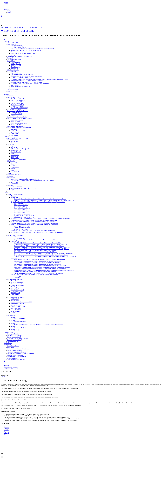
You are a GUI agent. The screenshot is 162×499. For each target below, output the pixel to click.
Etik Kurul (10, 185)
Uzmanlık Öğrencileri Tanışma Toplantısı (22, 74)
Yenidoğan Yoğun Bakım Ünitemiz (16, 352)
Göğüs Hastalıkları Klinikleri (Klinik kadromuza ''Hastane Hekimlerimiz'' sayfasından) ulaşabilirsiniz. (38, 202)
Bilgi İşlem (14, 147)
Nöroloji (13, 312)
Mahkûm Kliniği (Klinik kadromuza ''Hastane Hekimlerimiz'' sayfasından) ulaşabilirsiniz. (34, 223)
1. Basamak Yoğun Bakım (21, 229)
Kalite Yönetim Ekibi (16, 45)
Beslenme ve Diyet (12, 139)
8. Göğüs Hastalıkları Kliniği (22, 214)
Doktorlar (13, 196)
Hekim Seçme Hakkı (16, 65)
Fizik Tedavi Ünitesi (16, 284)
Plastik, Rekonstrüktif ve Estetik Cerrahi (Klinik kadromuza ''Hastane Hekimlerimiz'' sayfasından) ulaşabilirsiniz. (44, 270)
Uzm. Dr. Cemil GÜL (17, 102)
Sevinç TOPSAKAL (16, 114)
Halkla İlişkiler (15, 158)
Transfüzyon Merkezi (20, 321)
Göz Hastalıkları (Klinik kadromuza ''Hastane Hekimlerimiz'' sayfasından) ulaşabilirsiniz (37, 264)
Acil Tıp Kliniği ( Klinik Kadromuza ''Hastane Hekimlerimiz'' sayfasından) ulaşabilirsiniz (34, 274)
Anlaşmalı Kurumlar (12, 89)
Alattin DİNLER (15, 121)
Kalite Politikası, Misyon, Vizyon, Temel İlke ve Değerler (26, 50)
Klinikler (6, 193)
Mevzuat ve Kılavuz (16, 186)
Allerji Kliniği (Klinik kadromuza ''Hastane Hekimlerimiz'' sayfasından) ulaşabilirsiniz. (34, 221)
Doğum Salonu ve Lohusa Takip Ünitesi (18, 349)
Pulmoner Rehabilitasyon (17, 285)
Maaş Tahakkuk (15, 167)
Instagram (6, 428)
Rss (5, 434)
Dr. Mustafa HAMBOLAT (18, 106)
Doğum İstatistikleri (12, 358)
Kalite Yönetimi (11, 44)
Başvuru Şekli (14, 182)
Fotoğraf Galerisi (11, 71)
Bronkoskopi (14, 280)
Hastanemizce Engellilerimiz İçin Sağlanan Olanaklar (25, 179)
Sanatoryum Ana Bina (13, 334)
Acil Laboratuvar (18, 331)
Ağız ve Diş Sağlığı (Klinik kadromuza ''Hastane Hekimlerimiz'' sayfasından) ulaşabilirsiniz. (38, 273)
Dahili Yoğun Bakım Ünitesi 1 (22, 226)
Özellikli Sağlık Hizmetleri (14, 279)
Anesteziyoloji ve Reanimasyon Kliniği (21, 302)
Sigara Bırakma (15, 288)
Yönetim (6, 94)
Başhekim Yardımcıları (13, 97)
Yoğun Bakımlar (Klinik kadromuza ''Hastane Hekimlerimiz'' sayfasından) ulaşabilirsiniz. (34, 224)
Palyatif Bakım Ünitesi (17, 291)
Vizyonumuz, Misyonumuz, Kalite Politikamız (19, 56)
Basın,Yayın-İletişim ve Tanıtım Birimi (17, 138)
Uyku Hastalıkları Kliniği (17, 290)
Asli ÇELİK (14, 129)
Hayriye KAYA (15, 132)
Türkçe (6, 2)
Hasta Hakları (14, 68)
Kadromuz (13, 142)
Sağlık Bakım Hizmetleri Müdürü (16, 126)
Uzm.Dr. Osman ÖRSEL (17, 103)
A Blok (13, 317)
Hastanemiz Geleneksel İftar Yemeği (20, 86)
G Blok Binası (14, 197)
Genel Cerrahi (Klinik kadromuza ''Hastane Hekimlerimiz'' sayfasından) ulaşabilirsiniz (37, 262)
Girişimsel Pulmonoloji (17, 282)
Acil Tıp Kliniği (15, 299)
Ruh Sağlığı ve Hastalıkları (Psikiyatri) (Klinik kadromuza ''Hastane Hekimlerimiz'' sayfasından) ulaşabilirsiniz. (43, 253)
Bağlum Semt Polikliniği (14, 341)
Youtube (6, 430)
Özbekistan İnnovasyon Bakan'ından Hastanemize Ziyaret (26, 76)
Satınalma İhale (15, 171)
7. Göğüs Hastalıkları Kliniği (22, 212)
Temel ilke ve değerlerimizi (14, 59)
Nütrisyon (10, 176)
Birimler (6, 136)
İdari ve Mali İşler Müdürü (14, 109)
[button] (6, 9)
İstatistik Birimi (15, 155)
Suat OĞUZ (14, 115)
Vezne (12, 164)
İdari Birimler (11, 144)
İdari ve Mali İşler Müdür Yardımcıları (17, 111)
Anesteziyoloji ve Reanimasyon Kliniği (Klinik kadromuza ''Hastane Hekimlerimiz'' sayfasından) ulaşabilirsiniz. (40, 218)
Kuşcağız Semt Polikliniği (14, 337)
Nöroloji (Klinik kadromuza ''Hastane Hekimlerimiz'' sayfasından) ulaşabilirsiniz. (35, 252)
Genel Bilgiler (14, 183)
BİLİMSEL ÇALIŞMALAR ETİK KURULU (23, 188)
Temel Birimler (15, 236)
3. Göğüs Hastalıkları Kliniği (22, 208)
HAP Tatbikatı (14, 85)
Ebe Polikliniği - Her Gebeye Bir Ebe (17, 356)
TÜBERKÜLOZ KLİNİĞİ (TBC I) (24, 215)
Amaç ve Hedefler (12, 91)
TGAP (9, 173)
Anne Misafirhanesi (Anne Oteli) (16, 359)
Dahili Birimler (15, 241)
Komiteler (13, 51)
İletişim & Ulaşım (8, 332)
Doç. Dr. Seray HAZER (17, 98)
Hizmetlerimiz (14, 141)
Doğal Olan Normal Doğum (14, 350)
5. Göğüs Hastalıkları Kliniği (22, 209)
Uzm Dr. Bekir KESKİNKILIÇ (19, 108)
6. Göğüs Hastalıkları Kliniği (22, 211)
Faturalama (14, 162)
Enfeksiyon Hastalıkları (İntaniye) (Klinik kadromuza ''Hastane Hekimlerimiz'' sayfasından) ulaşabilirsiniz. (42, 247)
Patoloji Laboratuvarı (19, 318)
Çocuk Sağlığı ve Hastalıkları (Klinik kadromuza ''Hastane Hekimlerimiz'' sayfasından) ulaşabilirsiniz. (41, 244)
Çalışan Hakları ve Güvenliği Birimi (20, 149)
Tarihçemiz (10, 58)
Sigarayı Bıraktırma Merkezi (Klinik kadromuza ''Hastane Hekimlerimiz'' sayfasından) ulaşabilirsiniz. (41, 255)
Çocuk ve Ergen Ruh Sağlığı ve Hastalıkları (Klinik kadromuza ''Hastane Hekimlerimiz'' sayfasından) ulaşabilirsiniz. (45, 256)
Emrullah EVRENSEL (17, 120)
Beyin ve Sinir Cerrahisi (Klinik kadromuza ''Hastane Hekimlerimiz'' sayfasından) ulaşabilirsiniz (39, 259)
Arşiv (12, 146)
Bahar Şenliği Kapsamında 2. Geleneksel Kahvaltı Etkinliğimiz (27, 80)
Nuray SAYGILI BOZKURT (19, 123)
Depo (12, 170)
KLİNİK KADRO (19, 203)
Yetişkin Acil (17, 276)
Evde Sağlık (10, 189)
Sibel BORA (14, 135)
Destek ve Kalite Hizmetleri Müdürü (17, 117)
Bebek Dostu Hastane (13, 346)
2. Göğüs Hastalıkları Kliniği (22, 206)
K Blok (13, 326)
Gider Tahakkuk (15, 165)
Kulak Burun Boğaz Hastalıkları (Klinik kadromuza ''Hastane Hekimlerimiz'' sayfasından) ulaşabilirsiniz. (42, 267)
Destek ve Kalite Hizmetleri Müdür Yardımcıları (20, 118)
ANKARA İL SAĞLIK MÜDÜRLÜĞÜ (17, 31)
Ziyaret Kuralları (15, 62)
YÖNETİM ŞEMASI (13, 42)
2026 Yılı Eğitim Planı (13, 70)
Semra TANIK (15, 133)
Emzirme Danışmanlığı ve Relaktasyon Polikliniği (20, 353)
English (6, 3)
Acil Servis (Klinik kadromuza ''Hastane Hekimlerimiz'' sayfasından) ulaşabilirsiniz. (33, 230)
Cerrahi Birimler (15, 258)
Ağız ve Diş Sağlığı (16, 308)
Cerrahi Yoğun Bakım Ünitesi (22, 227)
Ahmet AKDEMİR (16, 124)
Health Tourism (8, 343)
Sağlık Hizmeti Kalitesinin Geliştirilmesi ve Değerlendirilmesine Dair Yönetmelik (32, 48)
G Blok (13, 323)
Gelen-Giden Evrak (16, 150)
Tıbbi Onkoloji (15, 294)
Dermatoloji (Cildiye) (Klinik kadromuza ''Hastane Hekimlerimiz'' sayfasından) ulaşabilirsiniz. (39, 246)
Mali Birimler (11, 161)
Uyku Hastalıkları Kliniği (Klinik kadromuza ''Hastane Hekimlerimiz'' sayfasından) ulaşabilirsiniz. (37, 232)
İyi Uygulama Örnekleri (20, 47)
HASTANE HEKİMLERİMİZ (15, 297)
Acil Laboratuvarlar (19, 238)
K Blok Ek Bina (15, 329)
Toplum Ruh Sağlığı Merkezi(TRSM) (17, 338)
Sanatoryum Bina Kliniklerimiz (15, 194)
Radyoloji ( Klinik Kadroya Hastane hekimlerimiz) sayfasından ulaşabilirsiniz (34, 240)
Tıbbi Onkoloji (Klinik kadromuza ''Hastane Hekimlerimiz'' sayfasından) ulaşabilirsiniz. (34, 220)
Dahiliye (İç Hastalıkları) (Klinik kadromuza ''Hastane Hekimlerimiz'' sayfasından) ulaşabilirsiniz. (40, 199)
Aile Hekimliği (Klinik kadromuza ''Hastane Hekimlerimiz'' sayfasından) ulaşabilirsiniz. (37, 243)
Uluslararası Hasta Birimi (14, 174)
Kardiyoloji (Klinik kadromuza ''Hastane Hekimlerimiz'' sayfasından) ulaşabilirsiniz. (36, 250)
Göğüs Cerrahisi (15, 311)
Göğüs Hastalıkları (16, 309)
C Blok (13, 320)
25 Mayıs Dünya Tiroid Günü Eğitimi (21, 77)
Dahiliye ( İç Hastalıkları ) (18, 306)
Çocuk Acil (17, 277)
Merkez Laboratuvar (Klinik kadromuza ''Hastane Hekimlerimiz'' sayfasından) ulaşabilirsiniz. (39, 324)
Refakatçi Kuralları (16, 64)
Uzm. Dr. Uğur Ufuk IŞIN (18, 100)
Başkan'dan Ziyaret (16, 73)
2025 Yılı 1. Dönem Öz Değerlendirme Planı (23, 53)
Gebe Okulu (10, 347)
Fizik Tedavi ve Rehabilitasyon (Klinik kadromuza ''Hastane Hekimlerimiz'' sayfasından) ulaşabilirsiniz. (41, 249)
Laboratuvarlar (11, 315)
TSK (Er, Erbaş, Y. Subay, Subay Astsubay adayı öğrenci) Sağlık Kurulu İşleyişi (32, 180)
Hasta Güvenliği (15, 67)
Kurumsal (6, 41)
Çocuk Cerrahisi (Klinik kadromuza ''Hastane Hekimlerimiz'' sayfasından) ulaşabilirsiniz (37, 261)
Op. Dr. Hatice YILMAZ (17, 105)
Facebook (6, 427)
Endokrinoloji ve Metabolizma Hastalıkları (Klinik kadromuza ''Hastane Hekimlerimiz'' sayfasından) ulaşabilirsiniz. (44, 200)
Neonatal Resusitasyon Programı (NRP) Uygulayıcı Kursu (26, 82)
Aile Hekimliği (15, 300)
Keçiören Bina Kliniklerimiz (15, 235)
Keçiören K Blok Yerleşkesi (14, 335)
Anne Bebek (7, 344)
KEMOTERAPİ (15, 293)
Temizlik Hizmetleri (16, 152)
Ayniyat (13, 168)
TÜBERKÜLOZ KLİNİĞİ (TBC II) (24, 217)
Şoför (12, 153)
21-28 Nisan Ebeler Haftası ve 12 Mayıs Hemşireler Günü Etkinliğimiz (30, 83)
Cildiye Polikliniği (16, 305)
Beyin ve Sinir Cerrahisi (17, 303)
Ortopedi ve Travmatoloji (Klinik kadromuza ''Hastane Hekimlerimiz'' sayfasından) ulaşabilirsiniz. (40, 268)
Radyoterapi (14, 287)
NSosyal (6, 433)
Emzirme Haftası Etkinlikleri (15, 355)
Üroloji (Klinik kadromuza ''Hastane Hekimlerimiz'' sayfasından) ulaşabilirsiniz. (35, 271)
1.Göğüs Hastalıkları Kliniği (21, 205)
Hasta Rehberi (11, 61)
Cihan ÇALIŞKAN (16, 112)
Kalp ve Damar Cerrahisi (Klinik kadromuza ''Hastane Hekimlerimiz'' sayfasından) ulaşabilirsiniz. (40, 265)
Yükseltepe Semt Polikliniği (14, 340)
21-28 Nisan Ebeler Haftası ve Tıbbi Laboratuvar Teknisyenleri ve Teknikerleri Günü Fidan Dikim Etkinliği (39, 79)
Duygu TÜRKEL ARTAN (18, 130)
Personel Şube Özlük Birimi (18, 159)
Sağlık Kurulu (11, 177)
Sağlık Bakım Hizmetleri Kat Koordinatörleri (19, 127)
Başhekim (10, 95)
